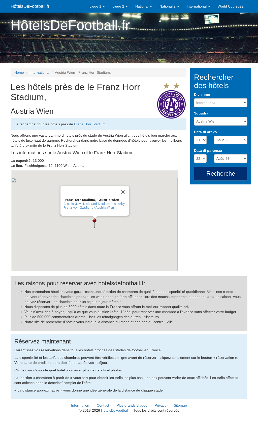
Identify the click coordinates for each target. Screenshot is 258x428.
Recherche (220, 173)
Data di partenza (208, 150)
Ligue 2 (118, 6)
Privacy (160, 405)
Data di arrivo (205, 132)
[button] (94, 223)
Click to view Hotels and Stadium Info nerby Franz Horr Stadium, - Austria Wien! (94, 205)
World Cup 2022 (231, 6)
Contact (103, 405)
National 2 (168, 6)
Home (19, 72)
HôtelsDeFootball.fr (30, 6)
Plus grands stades (132, 405)
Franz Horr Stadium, (90, 124)
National (142, 6)
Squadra (201, 113)
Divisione (202, 95)
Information (80, 405)
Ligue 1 (95, 6)
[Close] (123, 192)
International (197, 6)
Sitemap (180, 405)
